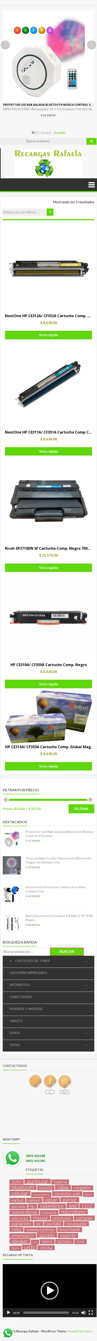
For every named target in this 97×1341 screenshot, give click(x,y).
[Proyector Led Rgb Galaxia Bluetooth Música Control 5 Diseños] (48, 56)
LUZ (87, 1205)
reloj (16, 1229)
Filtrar (81, 809)
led (72, 1205)
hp (32, 1206)
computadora (41, 1194)
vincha (46, 1247)
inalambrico (52, 1206)
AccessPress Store (80, 1331)
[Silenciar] (83, 1312)
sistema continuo (40, 1229)
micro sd (20, 1218)
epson (51, 1199)
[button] (50, 1291)
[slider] (46, 1313)
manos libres (24, 1212)
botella (45, 1187)
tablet (47, 1241)
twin (15, 1248)
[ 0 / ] (43, 132)
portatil (53, 1223)
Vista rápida (48, 335)
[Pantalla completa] (90, 1312)
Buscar (67, 952)
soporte (68, 1235)
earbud (17, 1200)
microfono (73, 1211)
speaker (20, 1241)
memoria (49, 1212)
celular (20, 1193)
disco (88, 1194)
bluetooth (23, 1187)
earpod (34, 1200)
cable (63, 1187)
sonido (47, 1235)
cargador (82, 1187)
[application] (50, 1290)
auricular (37, 1181)
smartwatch (23, 1235)
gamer (70, 1199)
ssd (35, 1241)
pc (38, 1223)
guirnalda (18, 1206)
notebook (62, 1218)
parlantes (21, 1223)
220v (16, 1181)
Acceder (60, 132)
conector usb (67, 1193)
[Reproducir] (8, 1312)
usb (29, 1247)
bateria (60, 1181)
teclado (65, 1241)
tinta (80, 1241)
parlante (84, 1218)
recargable (76, 1223)
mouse (40, 1217)
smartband (70, 1229)
